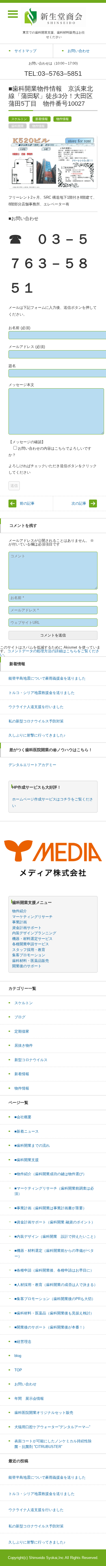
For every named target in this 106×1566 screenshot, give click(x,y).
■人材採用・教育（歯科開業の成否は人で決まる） (56, 1285)
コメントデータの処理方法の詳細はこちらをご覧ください (49, 653)
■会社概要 (22, 1117)
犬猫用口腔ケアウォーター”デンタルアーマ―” (52, 1427)
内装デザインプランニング (34, 933)
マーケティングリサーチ (32, 917)
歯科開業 (17, 126)
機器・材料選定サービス (32, 939)
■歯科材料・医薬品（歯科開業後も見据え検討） (54, 1313)
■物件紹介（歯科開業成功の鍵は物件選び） (50, 1174)
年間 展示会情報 (29, 1398)
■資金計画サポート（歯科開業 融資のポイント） (54, 1222)
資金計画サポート (27, 928)
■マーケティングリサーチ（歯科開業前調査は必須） (54, 1191)
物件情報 (62, 119)
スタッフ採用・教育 (28, 950)
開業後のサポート (27, 966)
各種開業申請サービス (30, 944)
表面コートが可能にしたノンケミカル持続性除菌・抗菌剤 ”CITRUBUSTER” (53, 1444)
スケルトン (19, 119)
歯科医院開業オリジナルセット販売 (43, 1412)
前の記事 (27, 503)
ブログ (19, 1017)
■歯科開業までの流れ (32, 1145)
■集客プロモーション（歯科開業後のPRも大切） (54, 1299)
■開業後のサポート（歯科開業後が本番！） (50, 1327)
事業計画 (19, 922)
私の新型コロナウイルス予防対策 (36, 721)
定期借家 (21, 1031)
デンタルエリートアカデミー (32, 765)
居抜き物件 (23, 1045)
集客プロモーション (28, 955)
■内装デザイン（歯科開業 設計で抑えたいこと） (56, 1236)
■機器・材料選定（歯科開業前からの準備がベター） (54, 1253)
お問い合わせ (25, 1384)
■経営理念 (22, 1341)
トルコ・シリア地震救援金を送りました (41, 693)
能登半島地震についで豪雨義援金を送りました (47, 678)
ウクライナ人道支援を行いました (36, 707)
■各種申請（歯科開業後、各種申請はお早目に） (54, 1270)
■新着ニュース (28, 1131)
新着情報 (41, 119)
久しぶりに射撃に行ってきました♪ (37, 735)
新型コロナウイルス (30, 1060)
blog (17, 1356)
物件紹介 (19, 911)
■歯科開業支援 (26, 1160)
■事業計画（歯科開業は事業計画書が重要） (50, 1208)
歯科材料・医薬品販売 (30, 961)
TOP (18, 1370)
